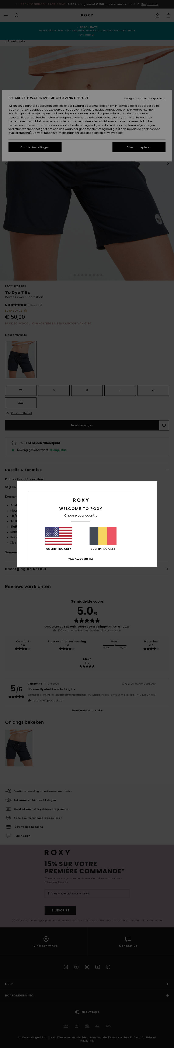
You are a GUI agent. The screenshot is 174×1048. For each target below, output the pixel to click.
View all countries (80, 558)
